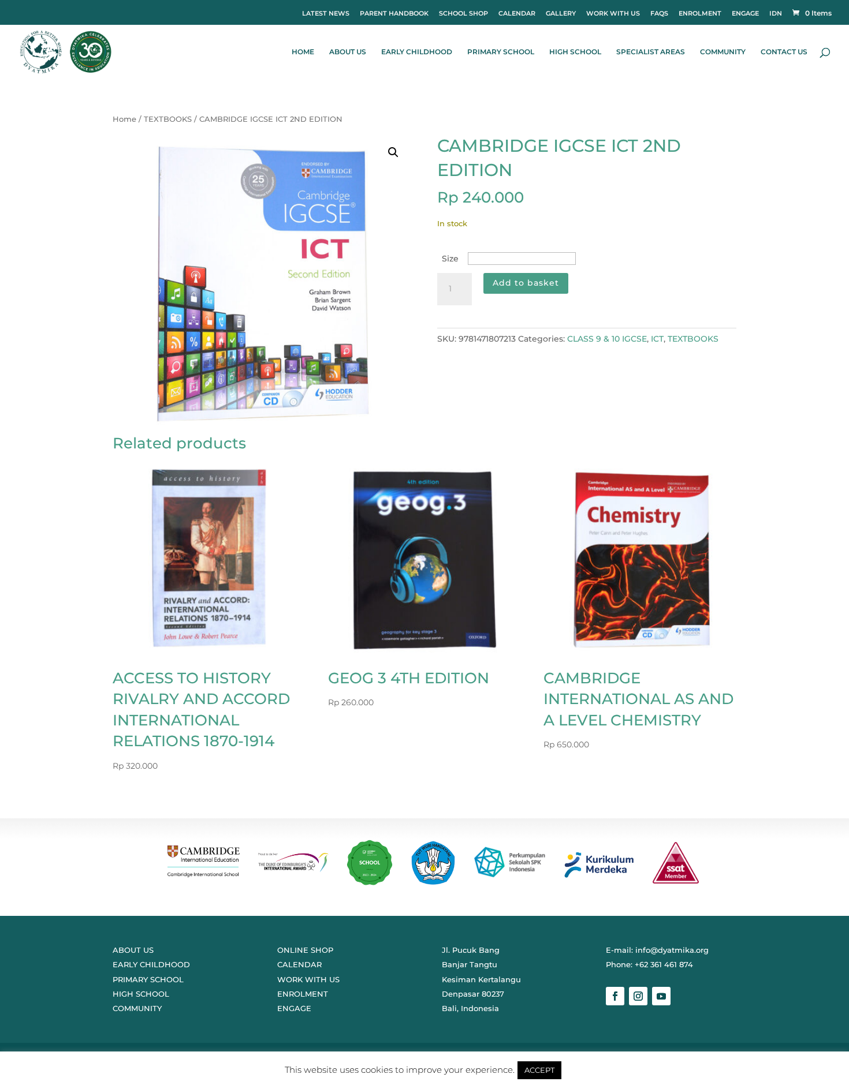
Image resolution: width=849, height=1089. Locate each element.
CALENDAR (516, 13)
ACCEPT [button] (539, 1070)
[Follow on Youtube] (661, 996)
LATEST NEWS (325, 13)
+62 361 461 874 (664, 964)
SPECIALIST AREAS (650, 52)
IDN (775, 13)
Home (124, 119)
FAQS (659, 13)
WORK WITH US (613, 13)
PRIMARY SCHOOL (500, 52)
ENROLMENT (700, 13)
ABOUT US (347, 52)
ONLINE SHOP (305, 950)
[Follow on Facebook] (615, 996)
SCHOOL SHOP (463, 13)
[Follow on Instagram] (638, 996)
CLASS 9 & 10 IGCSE (607, 339)
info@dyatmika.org (672, 950)
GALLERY (561, 13)
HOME (303, 52)
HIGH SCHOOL (575, 52)
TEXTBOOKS (168, 119)
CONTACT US (784, 52)
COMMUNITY (723, 52)
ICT (657, 339)
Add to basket (526, 283)
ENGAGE (745, 13)
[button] (393, 152)
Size (450, 258)
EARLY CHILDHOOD (416, 52)
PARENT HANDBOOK (394, 13)
